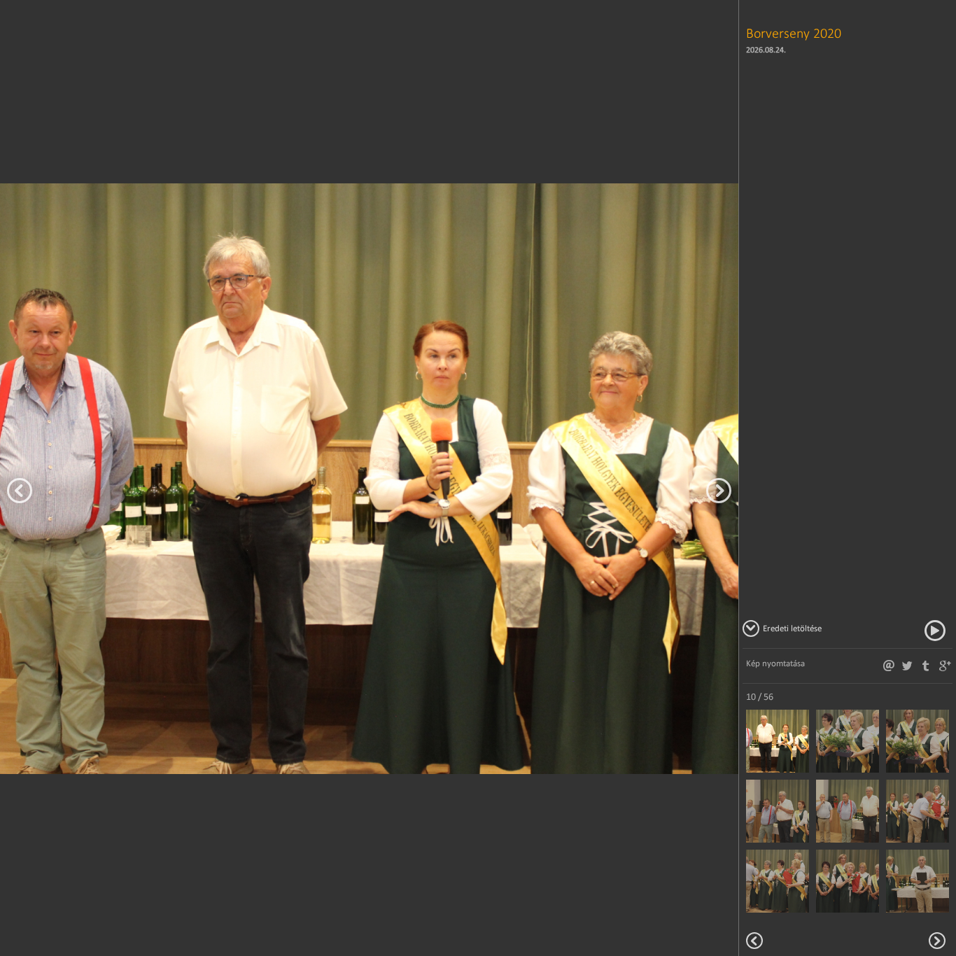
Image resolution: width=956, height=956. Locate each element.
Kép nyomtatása (775, 663)
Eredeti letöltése (792, 628)
